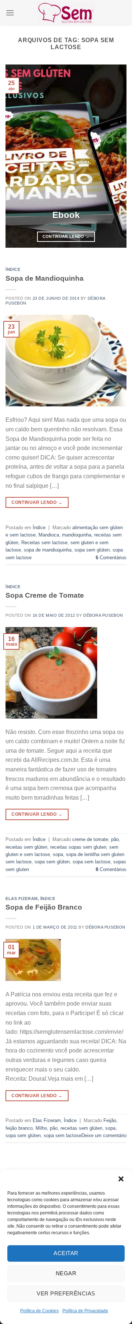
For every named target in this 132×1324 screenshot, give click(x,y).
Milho (41, 1128)
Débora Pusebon (103, 615)
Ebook (66, 215)
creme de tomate (90, 839)
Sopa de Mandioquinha (45, 278)
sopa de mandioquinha (48, 550)
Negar (66, 1273)
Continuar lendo (66, 236)
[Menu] (10, 13)
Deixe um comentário (103, 1135)
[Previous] (17, 156)
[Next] (114, 156)
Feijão (109, 1120)
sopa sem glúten (92, 550)
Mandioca (48, 535)
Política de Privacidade (85, 1310)
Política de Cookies (39, 1310)
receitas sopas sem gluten (78, 847)
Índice (13, 269)
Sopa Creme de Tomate (45, 595)
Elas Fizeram (22, 898)
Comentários (111, 557)
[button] (121, 1179)
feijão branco (19, 1128)
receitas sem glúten (26, 847)
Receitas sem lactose (44, 542)
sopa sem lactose (91, 861)
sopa (58, 854)
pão (115, 839)
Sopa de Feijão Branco (44, 907)
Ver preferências (66, 1293)
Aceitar (66, 1253)
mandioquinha (76, 535)
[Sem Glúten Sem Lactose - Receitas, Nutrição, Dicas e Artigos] (66, 12)
